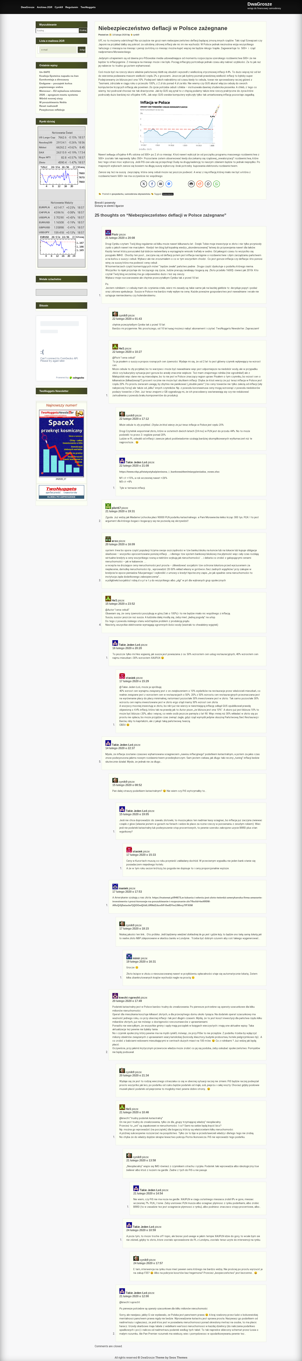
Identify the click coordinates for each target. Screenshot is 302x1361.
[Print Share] (191, 184)
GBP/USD (44, 227)
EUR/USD (44, 222)
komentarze (168, 194)
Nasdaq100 (45, 142)
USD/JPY (44, 232)
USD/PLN (44, 217)
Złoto (42, 162)
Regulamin (71, 7)
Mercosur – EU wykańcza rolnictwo (60, 91)
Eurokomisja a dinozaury (54, 79)
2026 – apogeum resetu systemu (58, 94)
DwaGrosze (27, 7)
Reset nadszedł (48, 106)
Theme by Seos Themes (171, 1357)
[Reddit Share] (199, 184)
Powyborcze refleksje (52, 109)
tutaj (171, 328)
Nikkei (42, 147)
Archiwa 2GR (44, 7)
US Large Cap (47, 137)
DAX (41, 152)
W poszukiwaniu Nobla (53, 102)
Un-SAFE (44, 72)
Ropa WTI (45, 157)
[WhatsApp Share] (216, 184)
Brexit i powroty (105, 202)
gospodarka (118, 194)
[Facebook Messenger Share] (169, 184)
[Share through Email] (160, 184)
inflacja (111, 154)
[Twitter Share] (143, 184)
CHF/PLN (44, 212)
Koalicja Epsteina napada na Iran (59, 75)
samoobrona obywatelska (137, 194)
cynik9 (136, 35)
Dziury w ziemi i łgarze (109, 205)
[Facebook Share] (152, 184)
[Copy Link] (208, 184)
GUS (160, 72)
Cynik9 (59, 7)
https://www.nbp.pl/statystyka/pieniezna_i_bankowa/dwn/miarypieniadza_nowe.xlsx (169, 471)
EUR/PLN (44, 207)
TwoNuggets (88, 7)
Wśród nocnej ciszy (51, 98)
